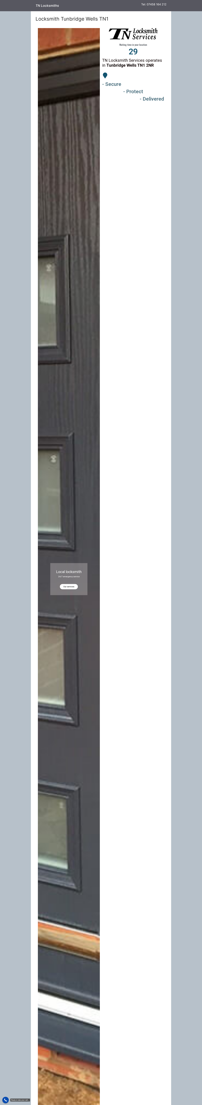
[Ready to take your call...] (5, 1100)
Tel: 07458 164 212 (153, 4)
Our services (68, 586)
